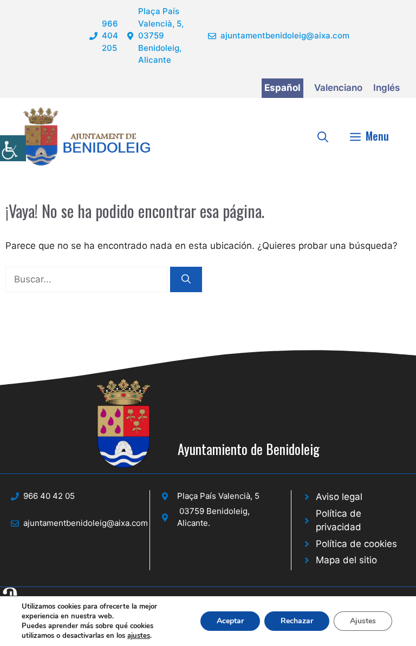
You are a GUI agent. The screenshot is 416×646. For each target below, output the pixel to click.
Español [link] (282, 87)
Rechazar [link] (297, 621)
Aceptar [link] (230, 621)
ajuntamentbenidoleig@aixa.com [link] (284, 35)
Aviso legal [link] (339, 496)
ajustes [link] (138, 636)
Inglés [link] (386, 87)
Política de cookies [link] (356, 543)
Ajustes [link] (363, 621)
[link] (13, 148)
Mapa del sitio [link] (346, 560)
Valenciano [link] (338, 87)
